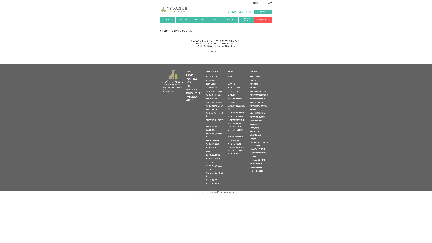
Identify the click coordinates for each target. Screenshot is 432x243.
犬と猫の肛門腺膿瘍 (212, 144)
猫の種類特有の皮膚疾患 (258, 106)
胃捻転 (208, 151)
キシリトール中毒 (211, 109)
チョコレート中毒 (211, 77)
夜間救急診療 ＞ (263, 19)
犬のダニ (231, 80)
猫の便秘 (254, 109)
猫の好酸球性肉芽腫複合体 (259, 95)
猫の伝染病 (254, 84)
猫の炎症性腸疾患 (256, 167)
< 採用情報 (254, 3)
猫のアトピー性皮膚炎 (257, 117)
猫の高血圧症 (254, 124)
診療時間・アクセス (194, 93)
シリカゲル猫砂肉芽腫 (257, 160)
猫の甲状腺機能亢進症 (257, 98)
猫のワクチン (254, 88)
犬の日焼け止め (233, 91)
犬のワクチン (232, 84)
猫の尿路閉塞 (210, 130)
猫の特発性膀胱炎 (256, 164)
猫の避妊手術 (254, 131)
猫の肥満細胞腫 (255, 135)
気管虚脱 (231, 77)
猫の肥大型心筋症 (256, 120)
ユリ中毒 (209, 169)
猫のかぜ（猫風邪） (257, 102)
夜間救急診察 (191, 97)
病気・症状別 (191, 89)
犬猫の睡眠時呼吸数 (212, 140)
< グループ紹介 (266, 3)
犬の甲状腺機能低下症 (236, 98)
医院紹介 (183, 19)
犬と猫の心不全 (213, 147)
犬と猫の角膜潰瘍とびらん (215, 106)
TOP (167, 19)
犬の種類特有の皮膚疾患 (236, 112)
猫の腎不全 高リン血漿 (259, 91)
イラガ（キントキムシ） (214, 183)
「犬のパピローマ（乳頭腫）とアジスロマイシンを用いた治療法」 (237, 150)
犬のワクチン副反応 (212, 98)
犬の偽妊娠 (231, 102)
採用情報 (190, 100)
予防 (215, 19)
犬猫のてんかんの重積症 (214, 102)
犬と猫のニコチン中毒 (213, 158)
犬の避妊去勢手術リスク (236, 140)
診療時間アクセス (246, 20)
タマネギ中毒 (210, 80)
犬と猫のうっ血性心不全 (214, 95)
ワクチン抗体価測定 (234, 144)
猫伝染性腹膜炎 (211, 84)
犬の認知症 (231, 95)
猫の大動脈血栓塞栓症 (213, 155)
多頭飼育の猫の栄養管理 (258, 153)
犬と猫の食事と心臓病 (235, 116)
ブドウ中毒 (209, 162)
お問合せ (263, 12)
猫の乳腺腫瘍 (254, 128)
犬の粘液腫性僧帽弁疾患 (236, 120)
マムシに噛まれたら (212, 180)
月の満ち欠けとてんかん (214, 166)
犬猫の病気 (231, 19)
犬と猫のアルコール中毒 (214, 91)
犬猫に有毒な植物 (211, 126)
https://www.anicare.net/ (216, 51)
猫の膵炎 (253, 139)
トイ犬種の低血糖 (211, 88)
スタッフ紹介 (199, 19)
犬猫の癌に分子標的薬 (235, 136)
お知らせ (190, 82)
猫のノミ (253, 80)
